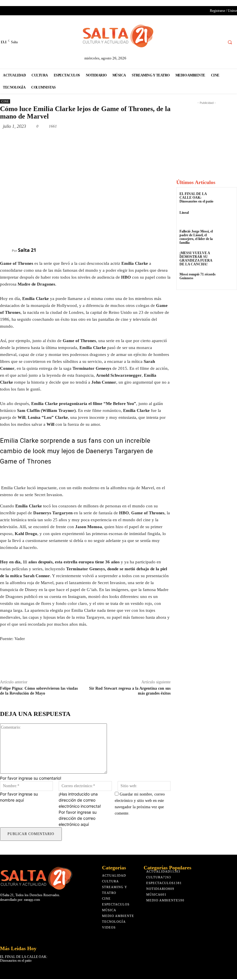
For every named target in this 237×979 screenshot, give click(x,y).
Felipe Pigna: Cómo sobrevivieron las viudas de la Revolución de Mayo (39, 690)
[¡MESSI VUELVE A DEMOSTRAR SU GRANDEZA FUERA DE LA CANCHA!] (227, 258)
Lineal (184, 213)
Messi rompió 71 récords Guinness (197, 276)
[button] (230, 42)
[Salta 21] (6, 250)
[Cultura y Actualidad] (118, 36)
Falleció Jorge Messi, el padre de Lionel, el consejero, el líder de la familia (196, 237)
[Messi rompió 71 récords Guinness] (227, 280)
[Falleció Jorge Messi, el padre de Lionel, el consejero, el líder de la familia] (227, 237)
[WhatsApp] (68, 139)
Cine (5, 101)
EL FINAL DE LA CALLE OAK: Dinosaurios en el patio (196, 197)
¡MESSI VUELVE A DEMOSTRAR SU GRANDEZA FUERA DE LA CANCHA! (195, 259)
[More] (82, 139)
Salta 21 (27, 250)
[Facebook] (217, 42)
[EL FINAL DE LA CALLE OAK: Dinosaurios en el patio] (227, 199)
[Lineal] (227, 218)
